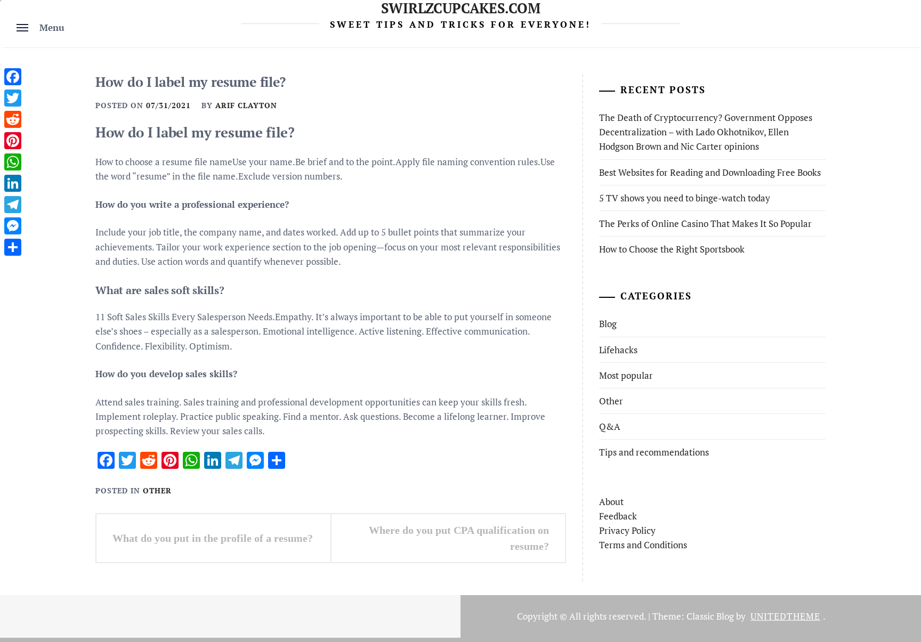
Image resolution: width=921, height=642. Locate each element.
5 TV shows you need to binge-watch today (684, 198)
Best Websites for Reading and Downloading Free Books (710, 172)
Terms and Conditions (643, 545)
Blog (608, 324)
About (611, 501)
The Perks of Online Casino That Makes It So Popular (705, 223)
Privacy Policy (627, 530)
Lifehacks (618, 350)
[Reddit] (12, 119)
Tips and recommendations (654, 452)
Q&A (609, 426)
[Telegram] (12, 204)
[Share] (12, 247)
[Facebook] (12, 76)
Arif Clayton (246, 105)
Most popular (626, 375)
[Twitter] (12, 98)
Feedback (618, 516)
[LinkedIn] (12, 183)
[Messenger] (12, 226)
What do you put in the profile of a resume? (212, 538)
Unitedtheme (785, 616)
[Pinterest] (12, 140)
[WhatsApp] (12, 162)
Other (157, 490)
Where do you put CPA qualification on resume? (459, 538)
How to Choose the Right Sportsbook (672, 249)
